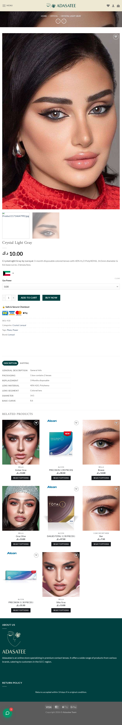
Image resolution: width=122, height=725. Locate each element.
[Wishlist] (108, 5)
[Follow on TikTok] (15, 672)
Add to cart (29, 297)
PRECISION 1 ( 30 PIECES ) (20, 602)
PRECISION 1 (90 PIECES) (61, 470)
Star (101, 536)
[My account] (113, 5)
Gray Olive (21, 536)
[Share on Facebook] (10, 341)
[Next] (113, 121)
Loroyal (23, 325)
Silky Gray (61, 602)
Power (15, 330)
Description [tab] (10, 363)
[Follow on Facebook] (5, 672)
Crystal (54, 16)
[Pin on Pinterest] (31, 341)
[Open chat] (7, 713)
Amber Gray (20, 470)
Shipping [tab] (24, 363)
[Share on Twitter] (21, 341)
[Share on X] (15, 341)
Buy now (51, 297)
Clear (117, 278)
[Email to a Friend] (26, 341)
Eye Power (7, 281)
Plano (9, 330)
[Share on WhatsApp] (5, 341)
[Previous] (8, 121)
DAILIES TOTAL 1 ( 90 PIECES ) (61, 536)
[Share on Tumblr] (37, 341)
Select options (20, 478)
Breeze (101, 470)
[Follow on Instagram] (10, 672)
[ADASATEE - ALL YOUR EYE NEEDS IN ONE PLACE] (61, 5)
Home (44, 16)
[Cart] (118, 5)
